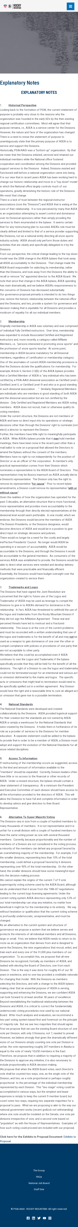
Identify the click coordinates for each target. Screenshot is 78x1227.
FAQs (39, 1176)
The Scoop (39, 1170)
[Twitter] (39, 1218)
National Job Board (39, 1183)
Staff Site (39, 1189)
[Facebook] (28, 1218)
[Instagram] (50, 1218)
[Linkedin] (33, 1218)
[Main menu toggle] (70, 6)
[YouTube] (44, 1218)
